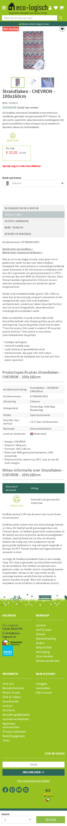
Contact (7, 706)
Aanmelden (43, 688)
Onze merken (44, 656)
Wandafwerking (46, 638)
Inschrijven (32, 772)
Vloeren (41, 634)
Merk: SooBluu (14, 227)
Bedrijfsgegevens (13, 736)
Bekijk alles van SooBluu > (17, 249)
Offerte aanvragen (17, 221)
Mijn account (44, 692)
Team (6, 740)
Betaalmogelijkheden (16, 714)
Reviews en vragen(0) (18, 233)
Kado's (40, 643)
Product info (13, 214)
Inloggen (41, 683)
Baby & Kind (43, 647)
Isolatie (41, 625)
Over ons (8, 683)
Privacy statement (14, 731)
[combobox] (33, 183)
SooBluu (13, 103)
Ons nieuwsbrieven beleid (33, 781)
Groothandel (10, 701)
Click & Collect (11, 697)
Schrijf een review (27, 107)
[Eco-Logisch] (27, 6)
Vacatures (8, 710)
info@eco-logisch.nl (11, 635)
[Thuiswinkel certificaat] (12, 642)
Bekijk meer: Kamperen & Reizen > (22, 252)
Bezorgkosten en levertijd (22, 208)
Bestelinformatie (13, 688)
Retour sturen (11, 692)
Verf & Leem (44, 630)
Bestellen (51, 820)
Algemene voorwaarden (10, 725)
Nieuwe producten (47, 661)
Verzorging (43, 652)
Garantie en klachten (15, 719)
